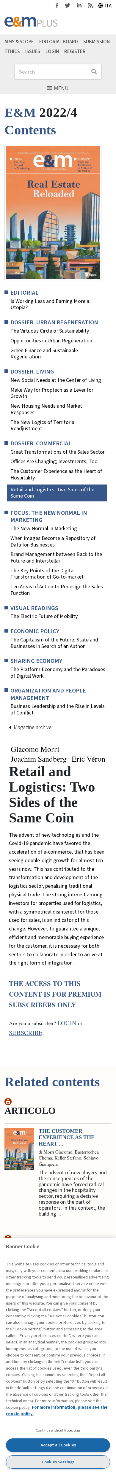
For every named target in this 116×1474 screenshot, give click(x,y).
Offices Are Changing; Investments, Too (54, 461)
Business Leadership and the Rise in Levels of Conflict (57, 709)
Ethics (12, 51)
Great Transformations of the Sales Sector (57, 452)
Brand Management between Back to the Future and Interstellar (56, 557)
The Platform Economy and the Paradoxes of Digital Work (57, 672)
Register (75, 51)
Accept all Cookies (58, 1445)
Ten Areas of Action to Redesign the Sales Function (56, 590)
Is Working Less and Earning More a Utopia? (49, 304)
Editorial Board (58, 41)
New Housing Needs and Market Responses (46, 409)
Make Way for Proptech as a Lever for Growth (51, 393)
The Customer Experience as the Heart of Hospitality (56, 474)
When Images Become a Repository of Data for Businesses (52, 541)
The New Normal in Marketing (43, 528)
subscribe (25, 1033)
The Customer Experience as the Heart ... (67, 1137)
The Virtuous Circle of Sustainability (49, 331)
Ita (108, 5)
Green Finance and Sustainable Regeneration (44, 353)
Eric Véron (88, 759)
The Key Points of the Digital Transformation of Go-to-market (47, 574)
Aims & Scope (19, 41)
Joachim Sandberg (39, 759)
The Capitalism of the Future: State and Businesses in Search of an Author (54, 643)
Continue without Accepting (58, 1430)
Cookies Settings (58, 1462)
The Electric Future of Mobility (44, 616)
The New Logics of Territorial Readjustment (43, 425)
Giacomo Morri (35, 749)
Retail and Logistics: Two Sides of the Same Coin (52, 493)
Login (52, 51)
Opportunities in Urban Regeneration (51, 341)
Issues (32, 51)
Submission (96, 41)
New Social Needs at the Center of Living (55, 380)
